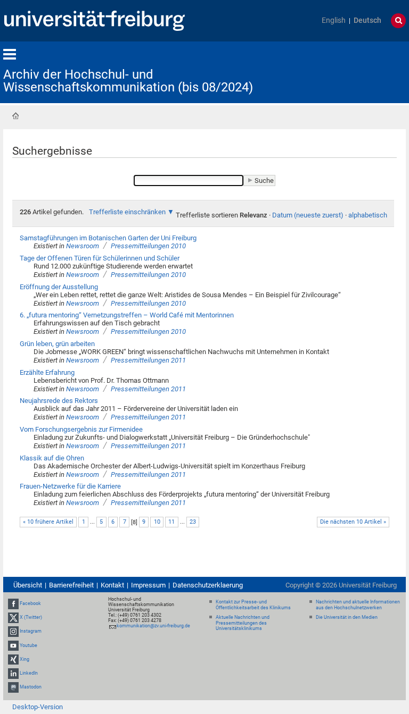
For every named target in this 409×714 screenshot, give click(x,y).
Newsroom (82, 246)
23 (193, 521)
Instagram (31, 631)
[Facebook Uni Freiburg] (13, 603)
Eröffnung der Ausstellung (59, 287)
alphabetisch (367, 215)
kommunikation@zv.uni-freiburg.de (153, 625)
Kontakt (112, 585)
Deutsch (367, 20)
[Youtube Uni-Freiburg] (13, 645)
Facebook (30, 603)
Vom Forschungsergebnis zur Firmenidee (81, 429)
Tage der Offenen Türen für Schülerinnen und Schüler (99, 258)
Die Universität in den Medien (347, 617)
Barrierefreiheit (71, 585)
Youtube (28, 645)
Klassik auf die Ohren (52, 458)
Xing (24, 659)
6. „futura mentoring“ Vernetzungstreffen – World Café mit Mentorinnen (127, 315)
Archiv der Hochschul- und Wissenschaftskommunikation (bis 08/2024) (128, 81)
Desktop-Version (37, 707)
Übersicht (27, 585)
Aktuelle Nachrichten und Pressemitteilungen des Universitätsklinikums (242, 623)
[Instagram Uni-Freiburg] (13, 631)
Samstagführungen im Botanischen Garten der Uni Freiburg (108, 238)
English (334, 20)
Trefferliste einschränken (127, 212)
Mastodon (31, 687)
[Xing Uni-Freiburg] (13, 659)
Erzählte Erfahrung (47, 372)
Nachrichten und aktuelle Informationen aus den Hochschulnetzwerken (358, 604)
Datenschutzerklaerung (208, 585)
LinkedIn (29, 673)
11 (171, 521)
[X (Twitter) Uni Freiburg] (13, 617)
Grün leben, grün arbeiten (57, 344)
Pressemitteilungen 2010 (148, 246)
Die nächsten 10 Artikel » (353, 521)
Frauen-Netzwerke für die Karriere (70, 486)
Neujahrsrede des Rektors (59, 401)
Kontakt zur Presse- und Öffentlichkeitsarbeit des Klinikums (253, 604)
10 (157, 521)
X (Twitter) (31, 617)
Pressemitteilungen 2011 (148, 360)
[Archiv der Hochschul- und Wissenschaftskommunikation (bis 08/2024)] (353, 71)
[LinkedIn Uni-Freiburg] (13, 673)
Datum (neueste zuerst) (307, 215)
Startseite (15, 116)
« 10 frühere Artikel (48, 521)
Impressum (148, 585)
